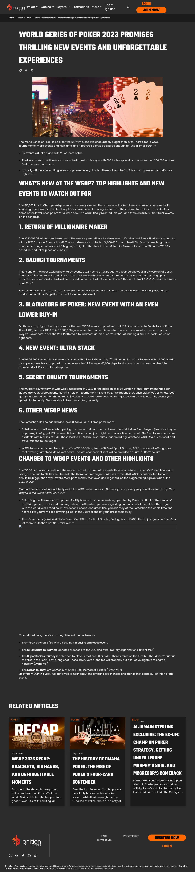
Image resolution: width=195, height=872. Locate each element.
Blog (135, 719)
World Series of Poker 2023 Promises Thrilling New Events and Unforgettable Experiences (72, 18)
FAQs (104, 836)
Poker (29, 18)
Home (11, 18)
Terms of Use (104, 840)
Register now (167, 838)
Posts (20, 18)
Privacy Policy (131, 836)
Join (147, 10)
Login (146, 4)
